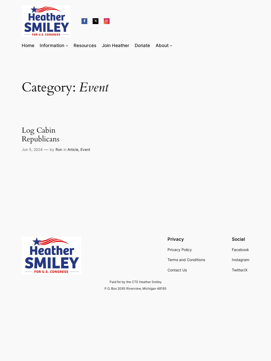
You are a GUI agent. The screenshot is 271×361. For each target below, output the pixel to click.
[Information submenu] (67, 45)
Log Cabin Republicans (40, 135)
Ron (59, 149)
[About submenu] (171, 45)
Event (85, 149)
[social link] (84, 21)
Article (72, 149)
